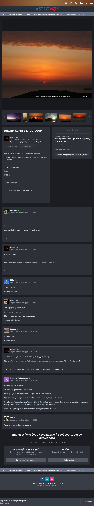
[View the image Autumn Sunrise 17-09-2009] (65, 117)
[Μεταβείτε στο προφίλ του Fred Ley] (6, 211)
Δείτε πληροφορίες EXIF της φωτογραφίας (72, 155)
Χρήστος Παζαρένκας (19, 378)
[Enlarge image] (79, 361)
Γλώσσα (33, 483)
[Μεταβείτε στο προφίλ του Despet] (6, 138)
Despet (16, 137)
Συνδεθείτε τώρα (68, 460)
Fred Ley (13, 210)
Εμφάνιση (42, 483)
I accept (88, 502)
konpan (13, 329)
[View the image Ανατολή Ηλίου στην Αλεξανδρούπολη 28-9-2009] (36, 117)
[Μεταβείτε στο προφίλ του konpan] (6, 330)
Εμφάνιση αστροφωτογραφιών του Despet (25, 142)
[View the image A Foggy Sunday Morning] (25, 117)
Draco (12, 300)
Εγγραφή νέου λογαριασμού (26, 460)
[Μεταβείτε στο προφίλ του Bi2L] (6, 281)
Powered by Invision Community (47, 485)
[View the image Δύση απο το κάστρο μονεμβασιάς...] (51, 117)
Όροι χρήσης (4, 503)
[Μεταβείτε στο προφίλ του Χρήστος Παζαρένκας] (6, 379)
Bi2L (12, 280)
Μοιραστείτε (12, 146)
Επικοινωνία (52, 483)
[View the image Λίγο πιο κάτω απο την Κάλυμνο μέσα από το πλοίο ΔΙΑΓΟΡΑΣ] (79, 117)
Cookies (60, 483)
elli (11, 418)
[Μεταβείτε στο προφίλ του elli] (6, 418)
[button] (4, 117)
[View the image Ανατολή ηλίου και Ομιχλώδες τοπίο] (14, 117)
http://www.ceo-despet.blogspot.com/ (18, 190)
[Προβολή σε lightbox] (47, 64)
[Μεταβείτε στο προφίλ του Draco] (6, 301)
